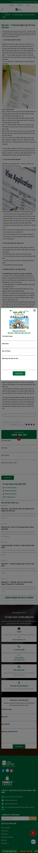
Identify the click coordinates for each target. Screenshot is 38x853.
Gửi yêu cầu (19, 373)
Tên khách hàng (7, 336)
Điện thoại (5, 343)
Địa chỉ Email (6, 351)
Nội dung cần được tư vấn (10, 358)
